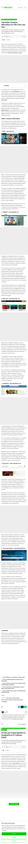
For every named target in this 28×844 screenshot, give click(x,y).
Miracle (3, 39)
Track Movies (4, 701)
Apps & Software (6, 728)
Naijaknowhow (5, 110)
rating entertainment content (14, 52)
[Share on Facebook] (5, 36)
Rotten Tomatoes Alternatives (16, 699)
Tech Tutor (13, 19)
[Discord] (26, 712)
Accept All (14, 833)
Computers (13, 728)
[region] (14, 832)
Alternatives (9, 698)
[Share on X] (7, 36)
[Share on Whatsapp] (9, 36)
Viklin (3, 750)
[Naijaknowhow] (8, 7)
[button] (2, 7)
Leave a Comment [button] (22, 724)
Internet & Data (5, 19)
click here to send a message (18, 718)
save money (16, 763)
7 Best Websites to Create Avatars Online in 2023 (14, 677)
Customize (14, 837)
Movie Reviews (16, 698)
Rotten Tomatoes (5, 699)
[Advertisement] (14, 13)
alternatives (16, 91)
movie (2, 113)
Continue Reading (14, 804)
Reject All (14, 841)
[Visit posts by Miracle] (2, 712)
